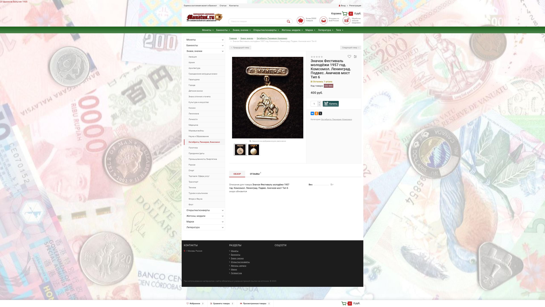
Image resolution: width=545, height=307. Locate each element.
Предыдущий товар (241, 48)
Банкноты (222, 30)
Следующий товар (350, 48)
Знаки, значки (240, 30)
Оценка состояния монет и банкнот (200, 5)
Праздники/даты (197, 153)
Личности (193, 119)
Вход (343, 5)
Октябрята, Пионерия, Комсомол (204, 142)
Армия (192, 62)
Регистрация (355, 5)
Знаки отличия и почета (199, 96)
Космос (192, 108)
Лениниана (194, 113)
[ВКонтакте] (312, 113)
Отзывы (255, 173)
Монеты (206, 30)
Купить (333, 103)
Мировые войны (196, 130)
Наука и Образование (199, 136)
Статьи (223, 5)
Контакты (234, 5)
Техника (192, 187)
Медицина (193, 125)
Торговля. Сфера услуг (199, 176)
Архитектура (194, 68)
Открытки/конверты (265, 30)
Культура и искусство (199, 102)
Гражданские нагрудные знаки (203, 74)
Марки (309, 30)
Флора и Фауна (195, 199)
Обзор (237, 174)
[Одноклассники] (316, 113)
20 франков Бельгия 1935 (13, 1)
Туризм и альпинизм (198, 193)
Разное (192, 165)
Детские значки (196, 91)
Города (192, 85)
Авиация (193, 57)
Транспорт (193, 182)
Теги (338, 30)
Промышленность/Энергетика (203, 159)
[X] (320, 113)
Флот (191, 204)
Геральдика (194, 79)
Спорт (191, 170)
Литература (324, 30)
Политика (193, 148)
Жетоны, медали (291, 30)
